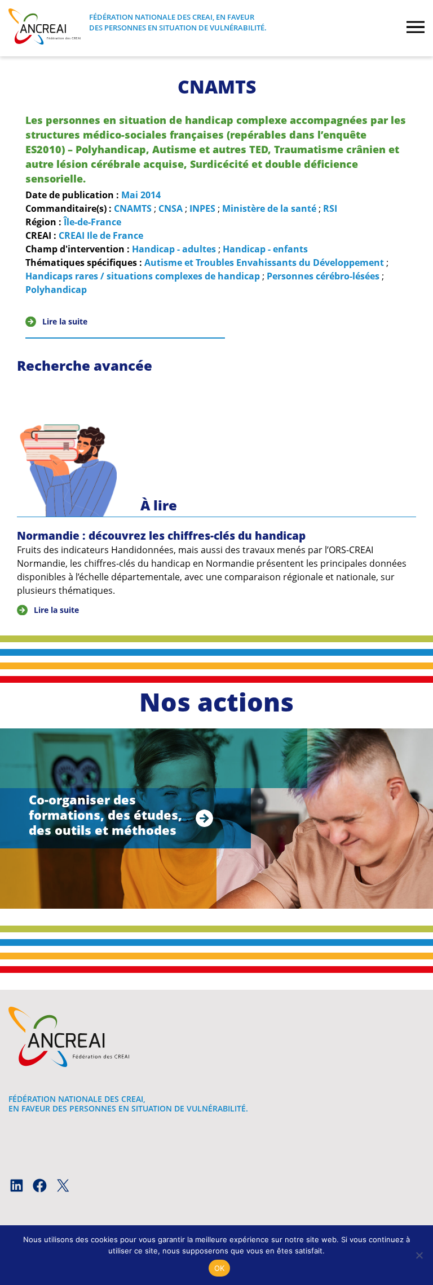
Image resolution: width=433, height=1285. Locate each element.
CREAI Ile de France (101, 235)
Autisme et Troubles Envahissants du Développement (264, 262)
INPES (202, 208)
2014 (150, 195)
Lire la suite (64, 321)
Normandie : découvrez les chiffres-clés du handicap (161, 535)
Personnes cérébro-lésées (323, 276)
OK (219, 1268)
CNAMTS (133, 208)
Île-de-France (92, 222)
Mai (129, 195)
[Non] (419, 1255)
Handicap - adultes (174, 249)
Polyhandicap (56, 289)
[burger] (416, 28)
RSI (330, 208)
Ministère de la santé (269, 208)
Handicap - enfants (265, 249)
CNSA (170, 208)
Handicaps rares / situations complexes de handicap (142, 276)
